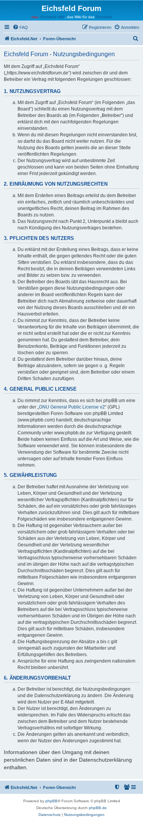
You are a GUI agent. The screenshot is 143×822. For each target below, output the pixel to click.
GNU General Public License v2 (72, 407)
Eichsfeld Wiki (52, 17)
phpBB (51, 801)
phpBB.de (98, 808)
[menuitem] (20, 27)
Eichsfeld (104, 17)
